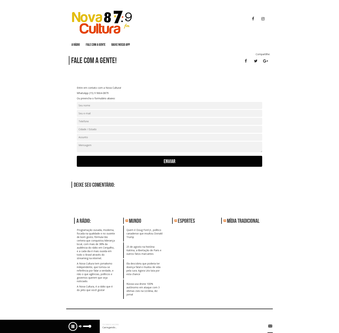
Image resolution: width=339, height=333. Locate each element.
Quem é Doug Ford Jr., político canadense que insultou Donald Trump (144, 233)
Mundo (135, 221)
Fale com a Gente (95, 44)
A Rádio (76, 44)
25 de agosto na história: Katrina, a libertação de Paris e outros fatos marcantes (143, 250)
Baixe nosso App (120, 44)
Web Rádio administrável (267, 315)
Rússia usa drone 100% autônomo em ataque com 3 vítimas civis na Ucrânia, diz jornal (143, 289)
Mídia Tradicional (243, 221)
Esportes (186, 221)
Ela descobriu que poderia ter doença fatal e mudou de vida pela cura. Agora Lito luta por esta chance (143, 269)
